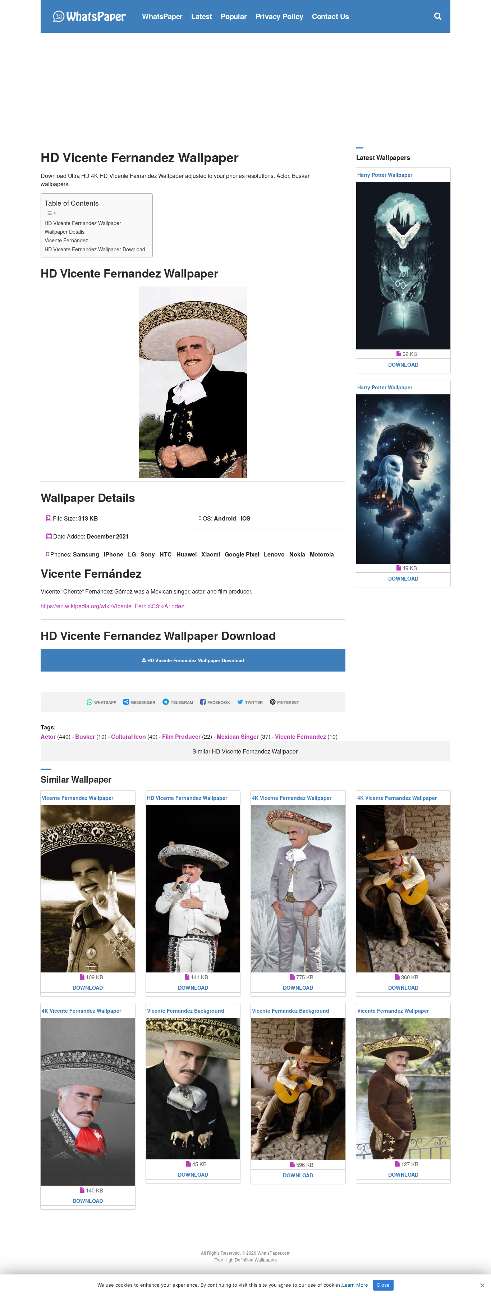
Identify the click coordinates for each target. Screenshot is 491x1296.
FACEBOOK (218, 702)
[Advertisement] (245, 90)
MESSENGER (142, 702)
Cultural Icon (129, 736)
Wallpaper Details (64, 231)
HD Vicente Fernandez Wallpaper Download (95, 249)
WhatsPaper (162, 16)
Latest (201, 16)
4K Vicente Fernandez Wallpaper (291, 797)
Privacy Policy (279, 16)
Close (383, 1285)
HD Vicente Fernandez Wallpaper (83, 222)
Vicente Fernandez (301, 736)
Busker (85, 736)
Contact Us (330, 16)
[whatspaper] (89, 15)
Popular (234, 16)
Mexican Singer (238, 736)
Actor (49, 736)
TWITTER (253, 702)
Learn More (355, 1285)
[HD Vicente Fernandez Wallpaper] (193, 381)
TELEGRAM (181, 702)
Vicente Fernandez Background (185, 1010)
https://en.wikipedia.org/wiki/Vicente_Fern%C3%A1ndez (112, 606)
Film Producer (182, 736)
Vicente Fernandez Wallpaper (77, 797)
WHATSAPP (104, 702)
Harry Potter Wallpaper (384, 174)
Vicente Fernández (66, 240)
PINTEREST (287, 702)
